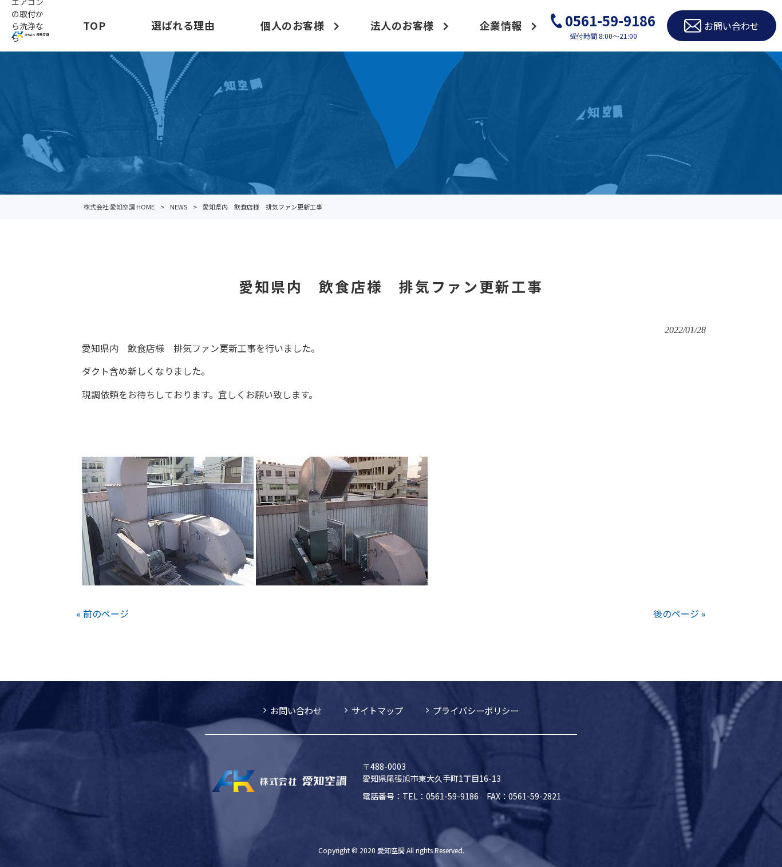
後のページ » (679, 613)
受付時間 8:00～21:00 (610, 25)
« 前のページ (102, 613)
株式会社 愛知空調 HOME (119, 206)
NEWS (178, 206)
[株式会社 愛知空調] (30, 34)
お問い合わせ (296, 710)
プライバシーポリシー (476, 710)
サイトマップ (377, 710)
